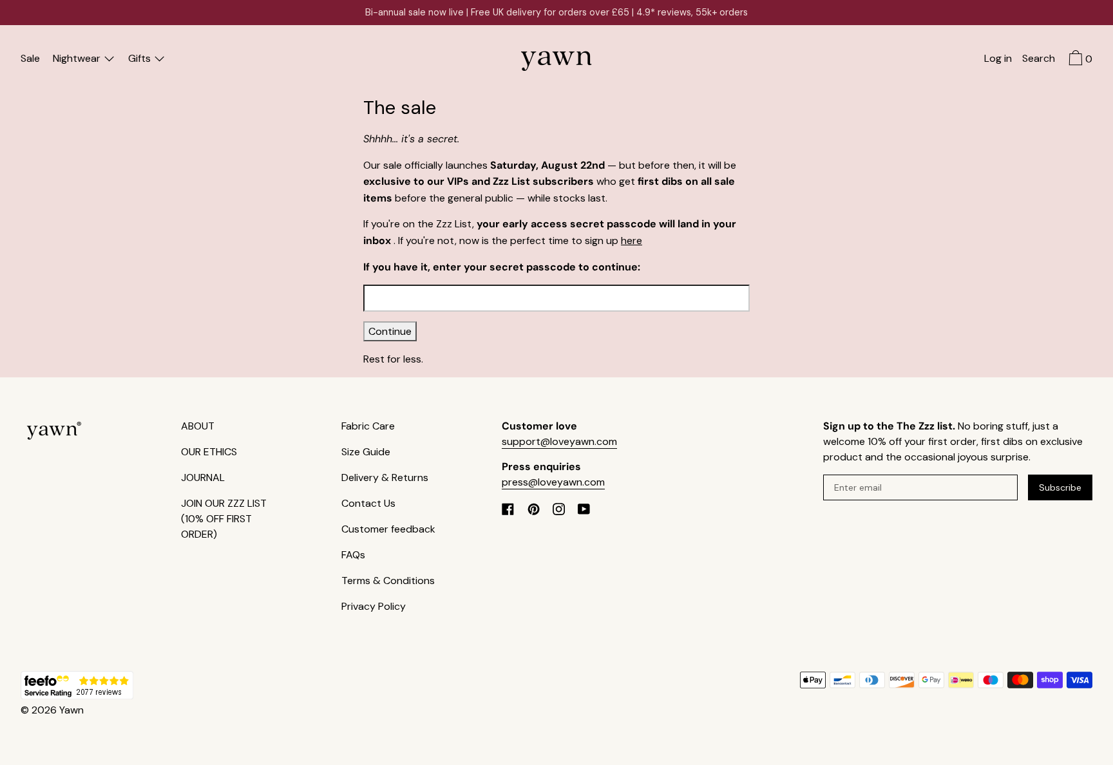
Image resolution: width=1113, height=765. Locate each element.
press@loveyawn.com (553, 482)
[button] (1038, 60)
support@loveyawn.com (559, 441)
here (631, 240)
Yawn (71, 710)
